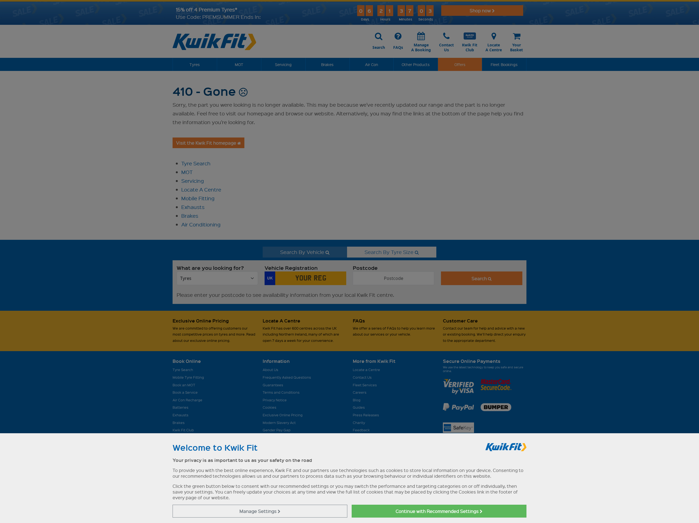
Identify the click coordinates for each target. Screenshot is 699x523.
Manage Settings (258, 511)
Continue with (438, 511)
